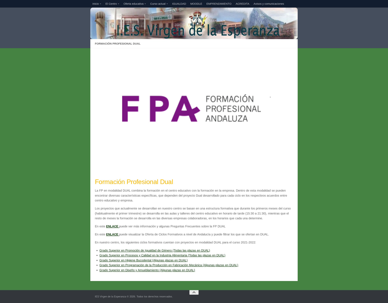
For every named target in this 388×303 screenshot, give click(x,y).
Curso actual (158, 3)
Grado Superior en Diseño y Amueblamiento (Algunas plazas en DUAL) (147, 270)
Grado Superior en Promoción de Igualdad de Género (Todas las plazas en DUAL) (154, 250)
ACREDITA (242, 3)
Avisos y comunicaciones (269, 3)
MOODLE (196, 3)
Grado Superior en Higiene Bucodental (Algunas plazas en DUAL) (143, 260)
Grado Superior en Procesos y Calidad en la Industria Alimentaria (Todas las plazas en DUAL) (162, 255)
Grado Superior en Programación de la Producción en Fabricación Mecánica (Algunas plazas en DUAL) (168, 265)
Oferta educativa (134, 3)
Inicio (95, 3)
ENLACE (112, 226)
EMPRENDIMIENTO (218, 3)
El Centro (111, 3)
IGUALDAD (179, 3)
